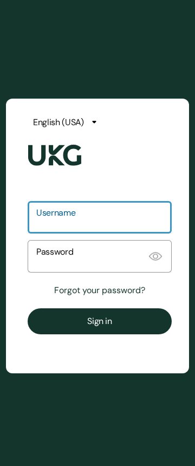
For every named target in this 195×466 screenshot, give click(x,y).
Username (55, 212)
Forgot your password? (99, 290)
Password (54, 251)
